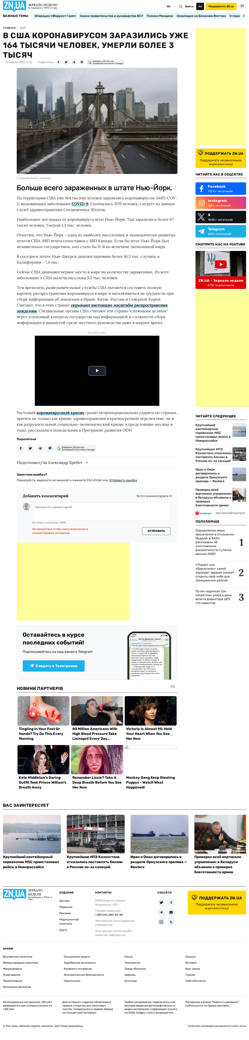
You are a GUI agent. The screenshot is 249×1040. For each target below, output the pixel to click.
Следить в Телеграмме (56, 666)
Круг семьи (192, 968)
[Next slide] (243, 15)
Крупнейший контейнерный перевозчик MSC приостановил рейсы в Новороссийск (213, 432)
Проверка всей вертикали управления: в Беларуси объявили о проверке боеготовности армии (214, 497)
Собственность (195, 981)
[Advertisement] (73, 582)
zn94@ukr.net (103, 925)
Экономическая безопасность (84, 974)
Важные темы (15, 16)
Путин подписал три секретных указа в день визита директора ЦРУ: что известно (214, 597)
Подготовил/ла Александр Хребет (49, 462)
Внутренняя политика (17, 956)
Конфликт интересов (78, 968)
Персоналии (72, 981)
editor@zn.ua (117, 935)
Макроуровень (12, 968)
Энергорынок (12, 974)
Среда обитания (135, 968)
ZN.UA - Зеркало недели (220, 280)
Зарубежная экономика (80, 962)
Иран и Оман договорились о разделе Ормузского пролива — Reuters (211, 475)
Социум (190, 956)
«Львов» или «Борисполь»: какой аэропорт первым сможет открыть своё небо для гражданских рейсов (215, 572)
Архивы (64, 900)
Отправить (156, 531)
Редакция (65, 907)
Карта (63, 930)
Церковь (130, 974)
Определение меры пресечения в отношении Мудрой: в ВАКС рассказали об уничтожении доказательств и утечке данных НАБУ (215, 542)
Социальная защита (77, 956)
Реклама (65, 913)
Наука (128, 956)
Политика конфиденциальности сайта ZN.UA (217, 1026)
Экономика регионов (17, 987)
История (191, 962)
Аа (200, 6)
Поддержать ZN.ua (221, 6)
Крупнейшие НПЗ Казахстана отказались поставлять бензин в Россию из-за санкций (214, 455)
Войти (189, 6)
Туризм (190, 974)
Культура (130, 981)
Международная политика (20, 962)
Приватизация (12, 981)
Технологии (132, 962)
